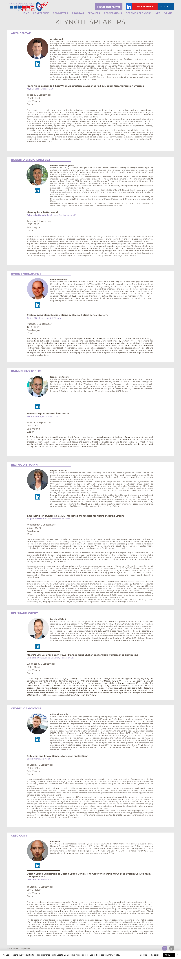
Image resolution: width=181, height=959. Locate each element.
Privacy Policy (114, 954)
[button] (41, 13)
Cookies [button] (143, 954)
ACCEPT (168, 954)
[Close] (177, 955)
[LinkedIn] (128, 7)
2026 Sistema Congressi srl (19, 948)
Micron (55, 215)
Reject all (155, 954)
